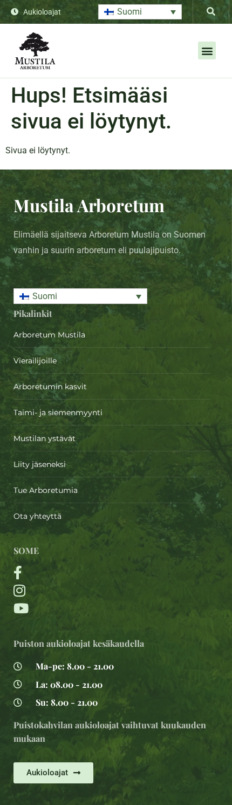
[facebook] (79, 572)
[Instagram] (79, 590)
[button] (140, 12)
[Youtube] (79, 608)
